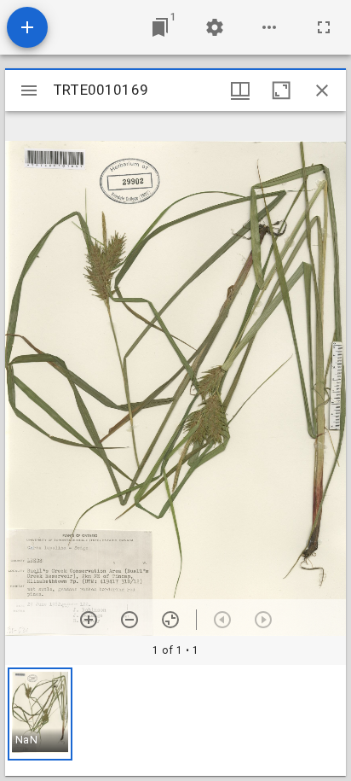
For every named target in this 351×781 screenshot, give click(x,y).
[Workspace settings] (214, 27)
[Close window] (322, 90)
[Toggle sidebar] (29, 90)
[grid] (175, 720)
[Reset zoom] (170, 619)
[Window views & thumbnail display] (240, 90)
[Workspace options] (269, 27)
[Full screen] (323, 27)
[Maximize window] (281, 90)
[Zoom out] (129, 619)
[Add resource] (27, 27)
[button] (40, 714)
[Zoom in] (88, 619)
